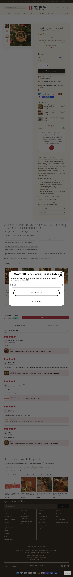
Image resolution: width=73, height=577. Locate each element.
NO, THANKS (36, 301)
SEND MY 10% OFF (36, 292)
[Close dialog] (61, 274)
